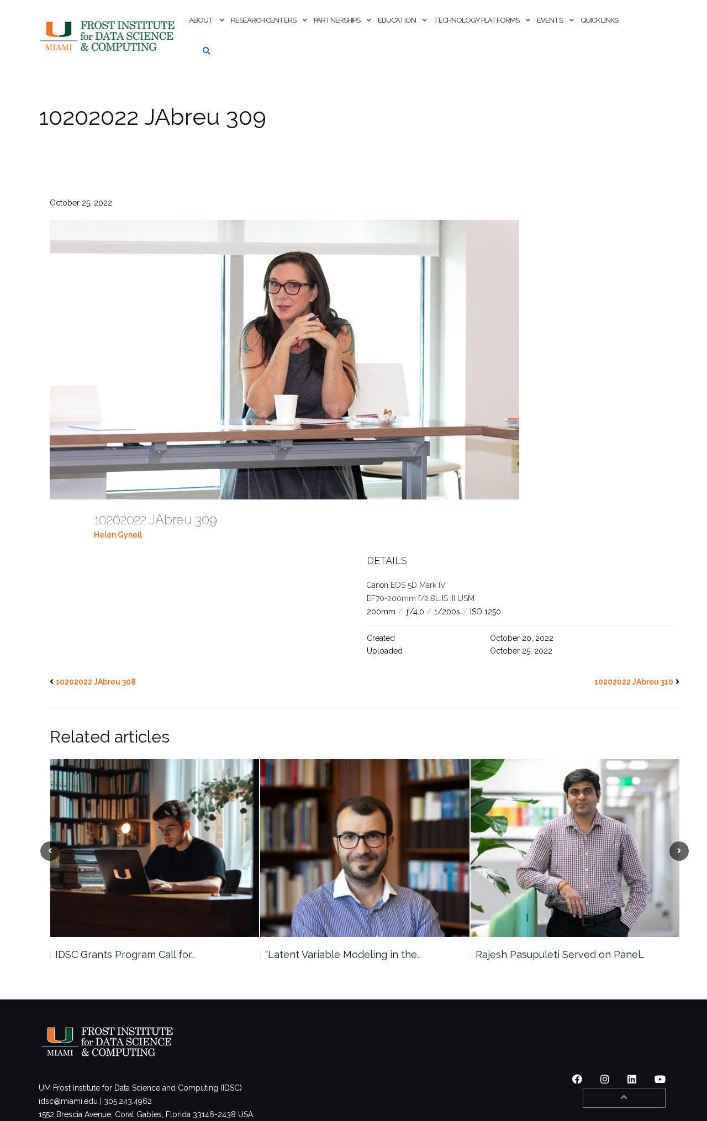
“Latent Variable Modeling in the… (132, 954)
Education (397, 20)
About (201, 20)
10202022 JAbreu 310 (633, 681)
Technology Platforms (476, 20)
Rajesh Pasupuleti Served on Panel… (349, 954)
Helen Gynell (118, 534)
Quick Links (599, 20)
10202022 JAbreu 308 (96, 681)
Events (550, 20)
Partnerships (337, 20)
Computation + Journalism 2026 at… (557, 954)
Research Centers (263, 20)
